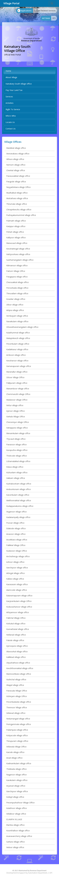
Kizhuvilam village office (16, 472)
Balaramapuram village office (19, 595)
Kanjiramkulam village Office (19, 601)
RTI (54, 18)
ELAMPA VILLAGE (14, 819)
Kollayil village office (15, 797)
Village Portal (11, 3)
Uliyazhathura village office (18, 662)
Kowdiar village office (15, 299)
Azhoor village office (15, 562)
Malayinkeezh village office (18, 338)
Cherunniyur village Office (17, 422)
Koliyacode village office (17, 735)
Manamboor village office (17, 388)
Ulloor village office (14, 304)
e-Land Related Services (45, 10)
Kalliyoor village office (16, 237)
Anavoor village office (16, 534)
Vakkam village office (15, 478)
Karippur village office (15, 226)
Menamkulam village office (18, 433)
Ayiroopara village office (17, 646)
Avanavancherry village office (19, 836)
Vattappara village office (17, 427)
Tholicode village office (16, 455)
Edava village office (14, 467)
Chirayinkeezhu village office (18, 209)
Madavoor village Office (16, 399)
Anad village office (14, 758)
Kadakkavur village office (17, 349)
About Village (11, 77)
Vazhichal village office (16, 679)
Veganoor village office (16, 511)
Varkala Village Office (15, 416)
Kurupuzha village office (16, 450)
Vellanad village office (15, 713)
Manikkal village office (16, 148)
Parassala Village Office (16, 690)
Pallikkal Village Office (15, 545)
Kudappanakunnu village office (19, 506)
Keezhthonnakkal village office (19, 668)
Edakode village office (16, 528)
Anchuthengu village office (18, 556)
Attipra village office (15, 310)
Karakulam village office (16, 780)
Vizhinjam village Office (16, 696)
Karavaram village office (17, 584)
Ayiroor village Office (15, 411)
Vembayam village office (17, 316)
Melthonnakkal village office (18, 500)
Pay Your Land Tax (14, 90)
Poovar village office (15, 523)
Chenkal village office (15, 170)
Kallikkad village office (16, 657)
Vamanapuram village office (18, 366)
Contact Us (11, 128)
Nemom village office (15, 164)
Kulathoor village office (16, 808)
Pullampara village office (17, 730)
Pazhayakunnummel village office (21, 215)
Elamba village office (15, 825)
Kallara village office (15, 578)
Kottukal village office (15, 623)
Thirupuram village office (17, 741)
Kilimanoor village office (17, 265)
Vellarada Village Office (16, 746)
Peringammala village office (18, 724)
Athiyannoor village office (17, 612)
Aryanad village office (15, 785)
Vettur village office (14, 405)
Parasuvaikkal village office (18, 176)
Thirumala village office (16, 204)
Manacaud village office (16, 243)
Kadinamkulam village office (18, 763)
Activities (9, 103)
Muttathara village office (17, 198)
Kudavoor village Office (16, 551)
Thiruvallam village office (17, 293)
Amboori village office (16, 355)
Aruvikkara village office (16, 539)
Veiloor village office (15, 847)
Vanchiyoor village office (17, 567)
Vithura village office (15, 159)
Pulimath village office (16, 220)
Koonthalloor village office (18, 830)
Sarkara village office (15, 841)
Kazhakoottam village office (18, 483)
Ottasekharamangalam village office (22, 327)
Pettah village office (15, 232)
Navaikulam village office (17, 321)
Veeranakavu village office (17, 153)
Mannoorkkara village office (18, 674)
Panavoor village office (16, 444)
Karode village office (15, 752)
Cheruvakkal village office (17, 282)
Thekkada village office (16, 769)
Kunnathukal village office (17, 629)
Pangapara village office (17, 276)
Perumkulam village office (17, 344)
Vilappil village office (15, 685)
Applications (25, 10)
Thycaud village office (16, 439)
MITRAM (46, 18)
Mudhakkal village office (17, 192)
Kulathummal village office (18, 332)
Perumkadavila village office (18, 702)
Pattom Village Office (15, 271)
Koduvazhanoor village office (19, 606)
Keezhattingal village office (18, 248)
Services (9, 96)
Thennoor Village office (16, 707)
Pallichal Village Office (16, 618)
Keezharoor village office (17, 360)
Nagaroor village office (16, 774)
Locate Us (10, 122)
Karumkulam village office (17, 495)
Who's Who (11, 115)
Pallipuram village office (16, 383)
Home (8, 71)
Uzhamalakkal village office (18, 461)
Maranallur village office (16, 371)
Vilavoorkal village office (17, 651)
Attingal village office (15, 573)
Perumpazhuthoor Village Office (20, 802)
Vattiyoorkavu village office (18, 254)
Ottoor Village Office (15, 377)
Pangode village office (16, 181)
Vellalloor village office (16, 813)
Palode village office (15, 640)
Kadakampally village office (18, 517)
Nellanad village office (16, 634)
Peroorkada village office (17, 288)
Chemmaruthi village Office (18, 394)
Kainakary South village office (19, 83)
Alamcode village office (16, 590)
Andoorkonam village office (18, 489)
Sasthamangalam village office (19, 260)
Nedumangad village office (18, 718)
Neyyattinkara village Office (18, 187)
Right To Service (13, 109)
